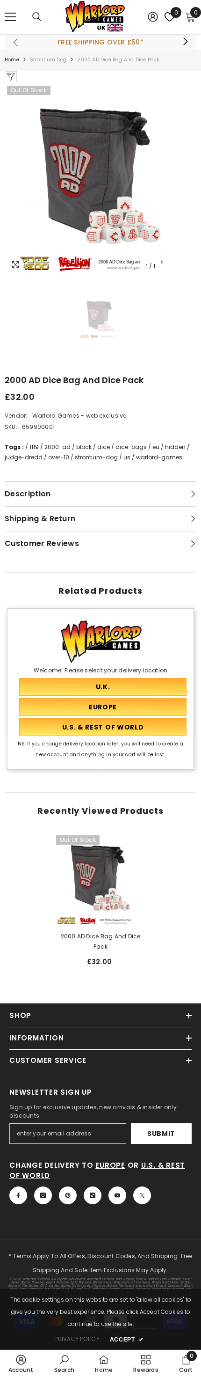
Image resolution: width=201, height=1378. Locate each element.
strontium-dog (96, 457)
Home (12, 59)
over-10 (58, 457)
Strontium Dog (48, 59)
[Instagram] (43, 1195)
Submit (161, 1133)
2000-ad (57, 447)
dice (103, 447)
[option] (100, 179)
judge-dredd (24, 457)
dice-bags (131, 447)
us (126, 457)
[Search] (37, 16)
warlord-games (159, 457)
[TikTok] (92, 1195)
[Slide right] (185, 42)
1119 (34, 447)
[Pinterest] (68, 1195)
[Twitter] (142, 1195)
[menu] (10, 16)
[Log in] (153, 17)
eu (155, 447)
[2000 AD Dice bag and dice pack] (100, 880)
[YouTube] (117, 1195)
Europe (110, 1165)
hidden (175, 447)
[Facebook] (18, 1195)
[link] (21, 1363)
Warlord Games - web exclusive (79, 416)
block (84, 447)
